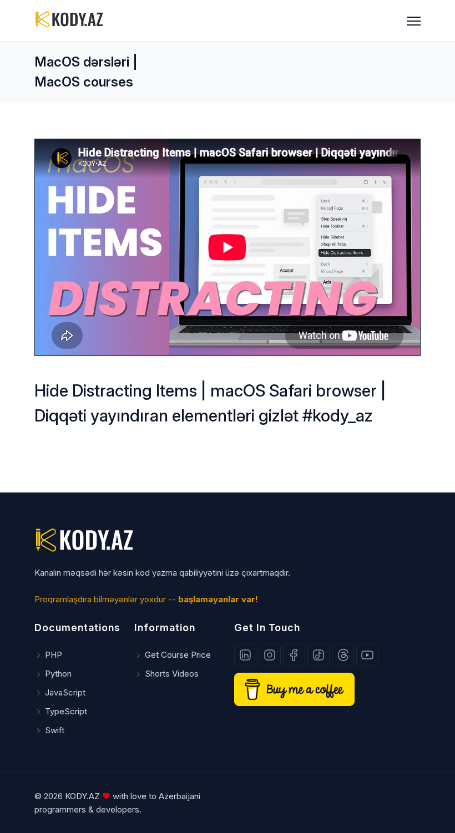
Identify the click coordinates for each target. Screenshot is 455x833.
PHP (53, 654)
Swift (54, 730)
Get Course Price (178, 654)
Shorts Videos (172, 673)
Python (58, 673)
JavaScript (65, 692)
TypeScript (66, 711)
